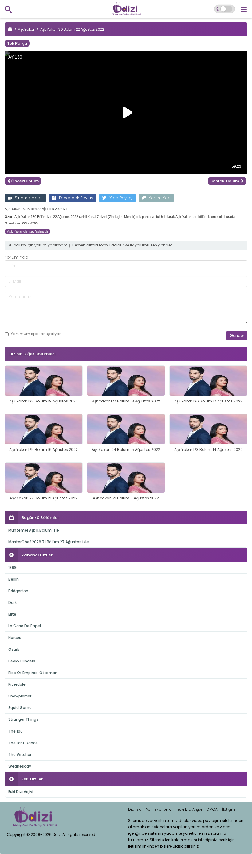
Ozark (13, 649)
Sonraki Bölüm (225, 181)
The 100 (15, 731)
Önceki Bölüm (25, 181)
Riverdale (17, 684)
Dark (12, 602)
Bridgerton (18, 590)
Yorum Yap (160, 198)
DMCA (212, 809)
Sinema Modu (29, 198)
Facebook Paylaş (76, 198)
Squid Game (20, 707)
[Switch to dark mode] (224, 9)
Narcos (14, 637)
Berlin (13, 579)
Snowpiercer (19, 696)
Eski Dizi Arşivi (20, 791)
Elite (12, 614)
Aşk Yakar (26, 29)
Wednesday (19, 766)
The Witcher (19, 754)
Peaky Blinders (21, 661)
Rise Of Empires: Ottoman (32, 672)
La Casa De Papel (24, 625)
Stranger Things (23, 719)
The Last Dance (23, 742)
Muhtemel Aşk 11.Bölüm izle (33, 530)
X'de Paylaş (120, 198)
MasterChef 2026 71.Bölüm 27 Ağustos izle (48, 541)
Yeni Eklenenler (159, 809)
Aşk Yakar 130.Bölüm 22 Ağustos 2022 (72, 29)
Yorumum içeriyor (36, 334)
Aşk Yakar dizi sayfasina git (27, 231)
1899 (12, 567)
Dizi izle (134, 809)
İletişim (228, 809)
